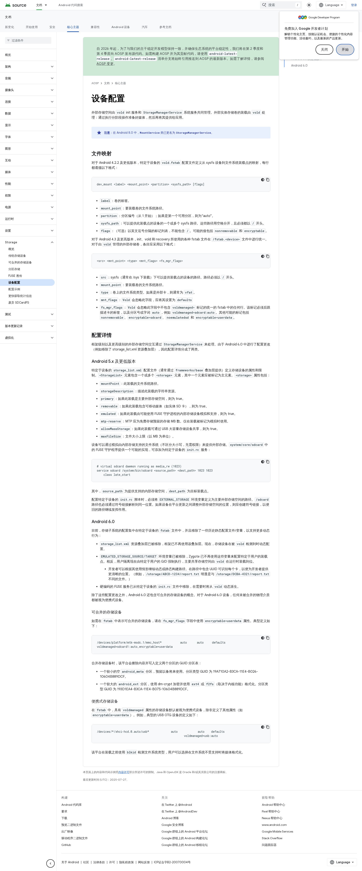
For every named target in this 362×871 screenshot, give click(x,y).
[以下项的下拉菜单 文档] (47, 5)
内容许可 (123, 772)
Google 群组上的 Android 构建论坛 (185, 838)
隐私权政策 (126, 862)
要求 (64, 811)
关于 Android (70, 862)
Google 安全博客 (173, 825)
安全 (52, 27)
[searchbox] (28, 40)
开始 (345, 49)
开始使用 (32, 27)
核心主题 (73, 27)
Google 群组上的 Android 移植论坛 (185, 845)
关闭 (324, 49)
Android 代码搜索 (70, 5)
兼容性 (95, 27)
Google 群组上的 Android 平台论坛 (185, 831)
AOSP (95, 83)
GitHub (66, 845)
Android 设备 (120, 27)
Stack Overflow (272, 838)
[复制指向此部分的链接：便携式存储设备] (122, 701)
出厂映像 (67, 831)
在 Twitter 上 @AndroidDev (179, 811)
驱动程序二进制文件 (74, 838)
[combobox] (281, 5)
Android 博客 (170, 818)
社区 (86, 862)
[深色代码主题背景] (262, 179)
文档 (39, 5)
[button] (25, 66)
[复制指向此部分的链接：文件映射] (116, 153)
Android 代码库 (71, 805)
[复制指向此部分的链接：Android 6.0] (119, 522)
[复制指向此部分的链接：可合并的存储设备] (126, 612)
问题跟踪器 (269, 845)
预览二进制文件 (71, 825)
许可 (112, 862)
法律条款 (99, 862)
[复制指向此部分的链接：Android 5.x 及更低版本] (140, 361)
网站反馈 (144, 862)
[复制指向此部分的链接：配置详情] (116, 335)
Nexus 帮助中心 (272, 818)
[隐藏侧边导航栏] (50, 863)
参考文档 (165, 27)
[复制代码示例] (267, 179)
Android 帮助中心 (273, 805)
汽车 (145, 27)
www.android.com (274, 825)
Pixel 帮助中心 (271, 811)
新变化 (9, 27)
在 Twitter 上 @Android (177, 805)
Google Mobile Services (277, 831)
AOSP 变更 (105, 64)
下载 (64, 818)
